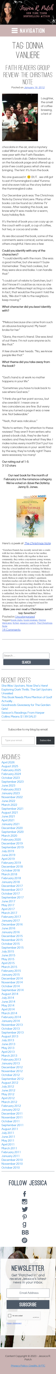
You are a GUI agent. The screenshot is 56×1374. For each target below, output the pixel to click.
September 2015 (12, 947)
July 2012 (7, 1086)
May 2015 (7, 959)
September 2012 (12, 1079)
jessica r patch (28, 623)
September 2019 (12, 847)
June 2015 (8, 955)
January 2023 (10, 793)
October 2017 (10, 893)
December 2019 (12, 843)
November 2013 (12, 1025)
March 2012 (9, 1102)
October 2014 (10, 986)
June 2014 (8, 1001)
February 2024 (11, 774)
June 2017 (8, 901)
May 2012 (7, 1094)
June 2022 (8, 801)
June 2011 (8, 1136)
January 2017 (10, 920)
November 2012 (12, 1071)
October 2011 (10, 1121)
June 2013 (8, 1044)
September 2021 (12, 808)
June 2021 (8, 816)
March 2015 (9, 967)
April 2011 (8, 1144)
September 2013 (12, 1032)
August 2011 (9, 1129)
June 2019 (8, 855)
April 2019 (8, 859)
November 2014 (12, 982)
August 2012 (9, 1082)
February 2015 (11, 971)
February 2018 (11, 878)
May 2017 (7, 905)
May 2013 (7, 1048)
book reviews (31, 620)
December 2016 (12, 924)
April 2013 (8, 1052)
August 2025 (9, 766)
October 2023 (10, 778)
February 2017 (11, 916)
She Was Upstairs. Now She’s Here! (24, 685)
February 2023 (11, 789)
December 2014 (12, 978)
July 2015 (7, 951)
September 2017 (12, 897)
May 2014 (7, 1005)
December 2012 (12, 1067)
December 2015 (12, 936)
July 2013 (7, 1040)
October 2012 (10, 1075)
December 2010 (12, 1160)
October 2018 (10, 870)
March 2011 (9, 1148)
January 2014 (10, 1021)
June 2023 (8, 785)
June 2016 (8, 928)
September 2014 (12, 990)
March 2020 (9, 835)
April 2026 (8, 762)
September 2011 (12, 1125)
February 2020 (11, 839)
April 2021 (8, 820)
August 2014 (9, 994)
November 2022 (12, 797)
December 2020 (12, 828)
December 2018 (12, 866)
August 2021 (9, 812)
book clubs (17, 620)
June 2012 (8, 1090)
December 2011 (12, 1113)
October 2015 (10, 943)
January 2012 (10, 1109)
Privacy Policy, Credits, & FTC (28, 1365)
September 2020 (12, 832)
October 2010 (10, 1167)
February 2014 (11, 1017)
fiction (16, 623)
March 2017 (9, 913)
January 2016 (10, 932)
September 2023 (12, 781)
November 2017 (12, 889)
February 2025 (11, 770)
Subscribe (45, 740)
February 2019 (11, 862)
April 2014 (8, 1009)
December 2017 (12, 886)
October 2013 (10, 1028)
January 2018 (10, 882)
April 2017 (8, 909)
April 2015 (8, 963)
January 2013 (10, 1063)
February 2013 (11, 1059)
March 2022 (9, 805)
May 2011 (7, 1140)
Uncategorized (25, 616)
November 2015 (12, 940)
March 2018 (9, 874)
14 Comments (11, 629)
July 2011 (7, 1133)
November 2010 (12, 1163)
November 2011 (12, 1117)
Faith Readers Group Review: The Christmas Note (28, 75)
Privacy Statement (14, 1323)
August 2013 (9, 1036)
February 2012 (11, 1106)
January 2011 (10, 1156)
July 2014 (7, 998)
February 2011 (11, 1152)
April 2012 (8, 1098)
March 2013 (9, 1055)
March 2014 (9, 1013)
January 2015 (10, 974)
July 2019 (7, 851)
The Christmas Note (37, 543)
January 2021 (10, 824)
